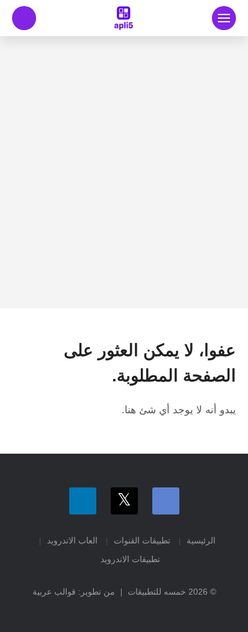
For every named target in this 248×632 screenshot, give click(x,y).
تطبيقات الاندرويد (130, 559)
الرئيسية (201, 540)
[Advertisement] (124, 172)
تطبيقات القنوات (142, 540)
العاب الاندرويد (72, 540)
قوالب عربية (54, 591)
